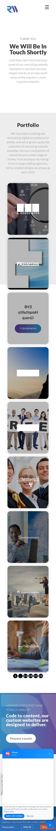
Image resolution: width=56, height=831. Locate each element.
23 (25, 676)
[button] (21, 738)
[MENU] (47, 7)
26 (41, 676)
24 (30, 676)
